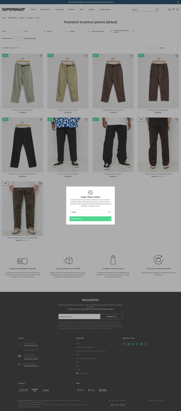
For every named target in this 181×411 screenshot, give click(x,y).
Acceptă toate (76, 219)
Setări (73, 212)
